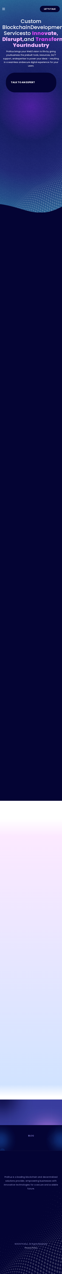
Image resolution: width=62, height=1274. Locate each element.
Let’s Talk (50, 8)
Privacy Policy (31, 1247)
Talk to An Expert (23, 82)
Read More (22, 331)
